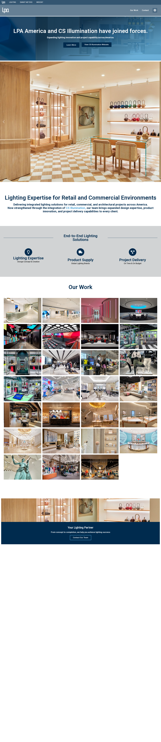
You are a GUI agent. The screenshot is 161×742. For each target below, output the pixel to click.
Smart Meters (26, 2)
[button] (4, 122)
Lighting (12, 2)
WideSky (39, 2)
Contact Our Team (80, 538)
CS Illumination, (76, 208)
